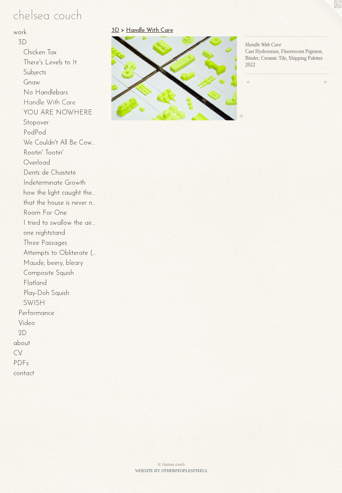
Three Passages (45, 243)
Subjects (34, 72)
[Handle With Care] (174, 78)
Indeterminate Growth (54, 183)
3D (22, 42)
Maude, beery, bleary (53, 263)
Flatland (35, 283)
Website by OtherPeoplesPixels (171, 470)
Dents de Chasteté (49, 173)
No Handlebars (45, 92)
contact (23, 373)
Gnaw (31, 82)
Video (26, 323)
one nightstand (44, 233)
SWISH (34, 303)
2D (22, 333)
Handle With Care (49, 102)
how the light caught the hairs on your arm (60, 193)
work (20, 32)
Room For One (45, 213)
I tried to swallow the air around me (60, 223)
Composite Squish (48, 273)
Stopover (36, 122)
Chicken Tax (39, 52)
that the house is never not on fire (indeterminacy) (60, 203)
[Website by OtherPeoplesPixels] (325, 16)
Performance (36, 313)
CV (18, 353)
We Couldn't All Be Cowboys (60, 143)
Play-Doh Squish (46, 293)
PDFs (21, 363)
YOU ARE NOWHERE (58, 112)
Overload (36, 163)
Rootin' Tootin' (43, 153)
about (21, 343)
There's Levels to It (50, 62)
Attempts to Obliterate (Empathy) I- (60, 253)
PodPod (34, 133)
